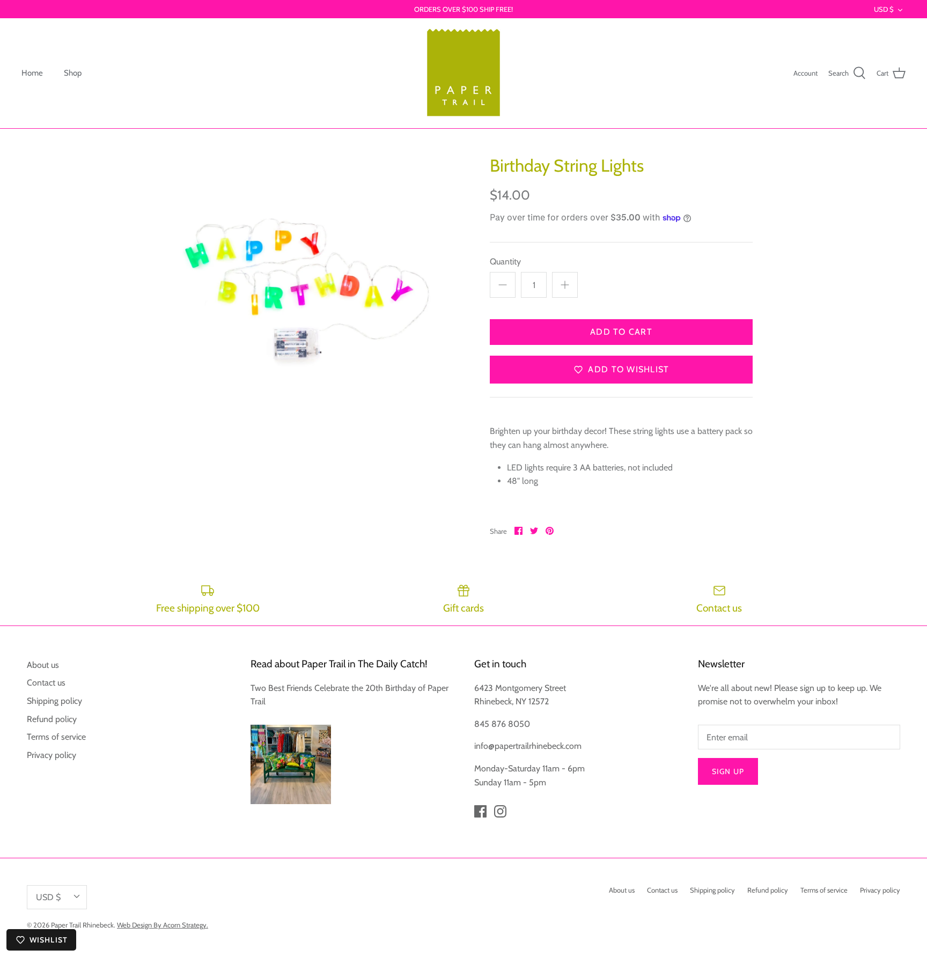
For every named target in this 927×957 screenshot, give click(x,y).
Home (32, 73)
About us (43, 665)
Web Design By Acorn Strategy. (162, 925)
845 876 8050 (502, 724)
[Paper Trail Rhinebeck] (463, 73)
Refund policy (52, 719)
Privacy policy (51, 755)
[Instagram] (500, 811)
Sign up (728, 771)
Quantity (505, 261)
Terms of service (56, 737)
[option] (305, 287)
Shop (73, 73)
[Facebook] (480, 811)
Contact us (46, 683)
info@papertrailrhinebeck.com (528, 746)
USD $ (884, 9)
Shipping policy (54, 701)
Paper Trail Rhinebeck (82, 925)
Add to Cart (621, 332)
